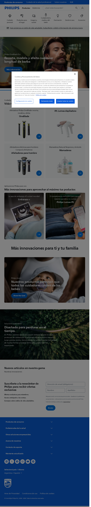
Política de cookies (41, 95)
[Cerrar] (74, 74)
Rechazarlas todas (47, 101)
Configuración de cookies (24, 101)
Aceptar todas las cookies (65, 101)
